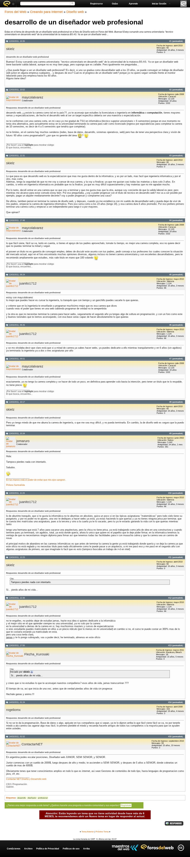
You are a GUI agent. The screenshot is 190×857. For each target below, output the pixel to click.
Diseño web (75, 12)
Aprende (133, 3)
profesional (43, 798)
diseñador (32, 798)
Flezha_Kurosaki (36, 654)
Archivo (28, 848)
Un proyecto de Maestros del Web (125, 847)
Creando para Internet (46, 12)
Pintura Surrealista (15, 485)
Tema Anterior (87, 832)
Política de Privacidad (47, 848)
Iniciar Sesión (159, 3)
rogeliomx (13, 710)
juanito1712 (28, 283)
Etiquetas (10, 798)
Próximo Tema (102, 832)
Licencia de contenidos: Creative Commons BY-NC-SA (181, 847)
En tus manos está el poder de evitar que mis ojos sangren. (36, 480)
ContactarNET (32, 744)
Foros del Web (15, 12)
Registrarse (96, 3)
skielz (10, 49)
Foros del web (8, 3)
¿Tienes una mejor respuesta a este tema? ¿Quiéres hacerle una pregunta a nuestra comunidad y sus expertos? (68, 805)
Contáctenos (13, 848)
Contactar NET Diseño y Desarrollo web (26, 779)
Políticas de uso (71, 848)
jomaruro (23, 441)
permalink (177, 41)
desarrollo (21, 798)
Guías (115, 3)
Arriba (86, 848)
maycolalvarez (32, 97)
